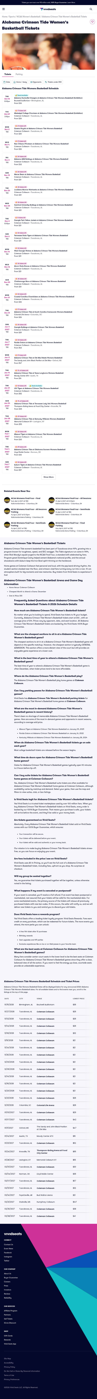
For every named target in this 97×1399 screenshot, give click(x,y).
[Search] (90, 9)
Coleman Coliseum (76, 701)
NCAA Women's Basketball (28, 17)
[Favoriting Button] (92, 21)
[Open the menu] (3, 8)
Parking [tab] (19, 74)
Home (4, 17)
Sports (12, 17)
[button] (6, 82)
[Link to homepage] (48, 9)
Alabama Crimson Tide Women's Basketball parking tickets (56, 698)
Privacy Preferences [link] (11, 1379)
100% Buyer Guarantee (59, 2)
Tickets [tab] (7, 74)
